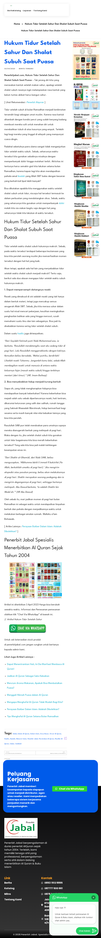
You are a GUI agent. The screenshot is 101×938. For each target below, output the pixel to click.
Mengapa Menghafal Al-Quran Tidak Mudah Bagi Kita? (35, 702)
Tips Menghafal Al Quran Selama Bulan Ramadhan (33, 716)
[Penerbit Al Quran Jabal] (15, 5)
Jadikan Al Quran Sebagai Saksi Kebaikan (28, 676)
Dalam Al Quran (23, 734)
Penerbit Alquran (35, 102)
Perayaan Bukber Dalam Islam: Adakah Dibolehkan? (33, 709)
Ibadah (12, 739)
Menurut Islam (21, 739)
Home (17, 24)
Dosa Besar (44, 734)
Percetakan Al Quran (46, 739)
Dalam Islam (34, 734)
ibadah (21, 176)
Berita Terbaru (26, 69)
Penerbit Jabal (33, 739)
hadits (21, 334)
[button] (93, 897)
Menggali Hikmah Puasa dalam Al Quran (27, 695)
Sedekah (18, 744)
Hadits (6, 739)
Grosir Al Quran (55, 734)
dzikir (61, 203)
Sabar (12, 744)
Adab (15, 734)
